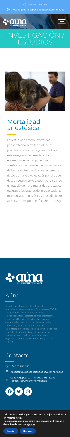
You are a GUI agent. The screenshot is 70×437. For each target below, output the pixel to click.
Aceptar (11, 431)
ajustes (31, 424)
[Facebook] (9, 391)
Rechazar (27, 431)
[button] (61, 21)
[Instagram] (28, 391)
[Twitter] (19, 391)
